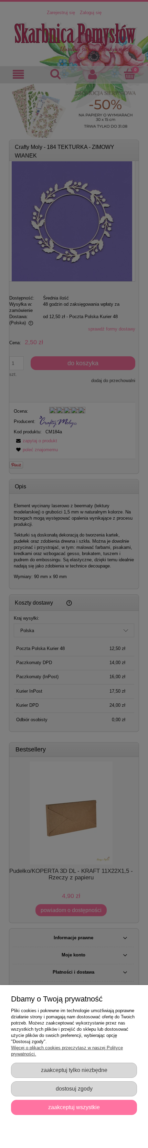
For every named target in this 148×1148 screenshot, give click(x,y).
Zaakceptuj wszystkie (74, 1107)
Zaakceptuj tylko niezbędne (74, 1070)
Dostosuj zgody (74, 1088)
